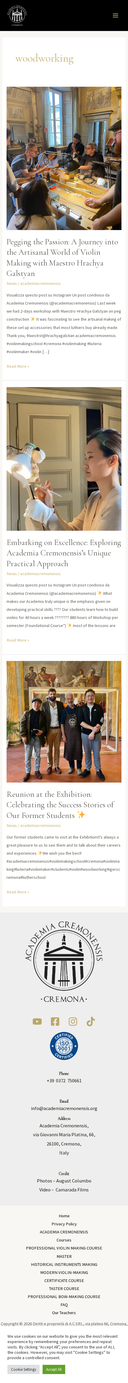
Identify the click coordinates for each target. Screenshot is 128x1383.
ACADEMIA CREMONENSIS (64, 1232)
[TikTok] (91, 1021)
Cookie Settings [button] (23, 1369)
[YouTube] (37, 1021)
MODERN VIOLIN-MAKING (64, 1272)
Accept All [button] (54, 1369)
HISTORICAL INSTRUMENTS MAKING (64, 1264)
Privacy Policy (64, 1224)
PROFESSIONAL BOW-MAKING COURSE (64, 1296)
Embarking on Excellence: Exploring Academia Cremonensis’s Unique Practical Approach (64, 553)
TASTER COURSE (64, 1288)
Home (64, 1216)
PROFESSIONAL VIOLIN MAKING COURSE (64, 1248)
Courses (64, 1240)
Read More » (18, 365)
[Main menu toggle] (115, 15)
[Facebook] (55, 1021)
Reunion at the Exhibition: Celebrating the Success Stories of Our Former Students (60, 804)
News (12, 283)
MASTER (64, 1256)
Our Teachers (64, 1312)
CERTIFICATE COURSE (64, 1280)
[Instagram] (73, 1021)
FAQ (64, 1304)
